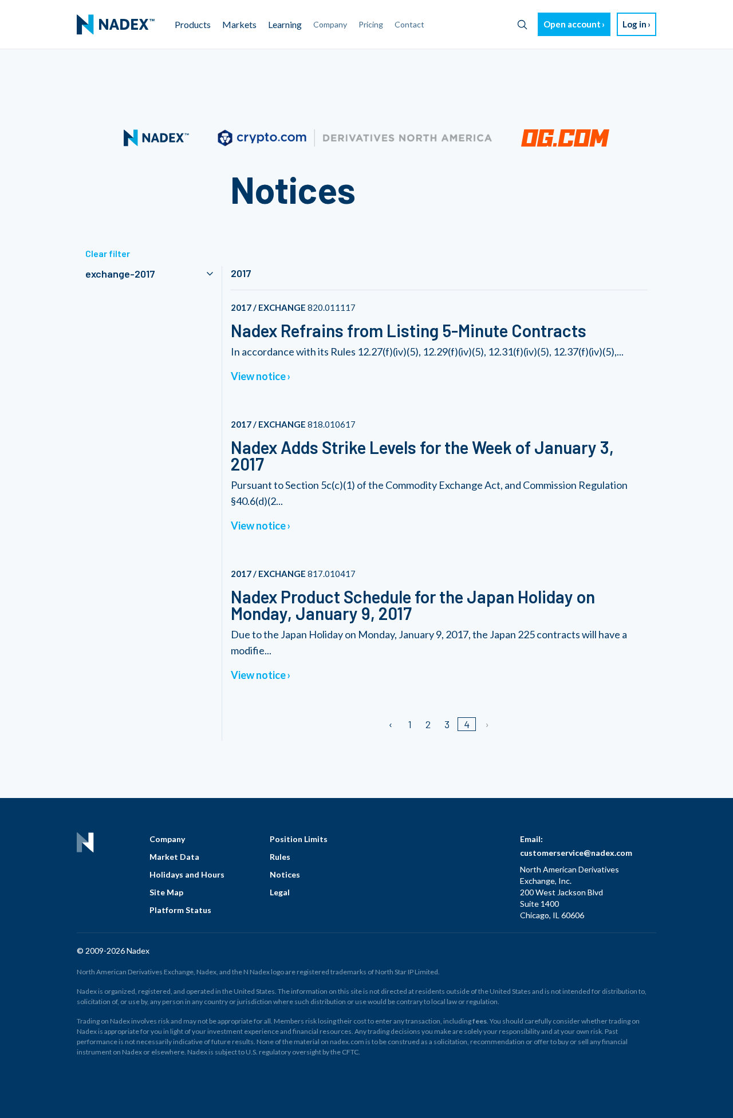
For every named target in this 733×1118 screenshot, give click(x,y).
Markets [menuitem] (239, 24)
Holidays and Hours (186, 874)
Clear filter (107, 253)
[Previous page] (391, 724)
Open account (572, 24)
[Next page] (486, 724)
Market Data (174, 857)
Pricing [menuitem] (370, 24)
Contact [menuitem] (409, 24)
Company (167, 839)
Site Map (166, 892)
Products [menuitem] (193, 24)
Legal (280, 892)
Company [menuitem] (330, 24)
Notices (285, 874)
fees (479, 1021)
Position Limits (299, 839)
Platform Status (180, 910)
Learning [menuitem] (285, 24)
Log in (634, 24)
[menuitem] (116, 24)
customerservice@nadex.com (576, 853)
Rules (280, 857)
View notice (258, 376)
